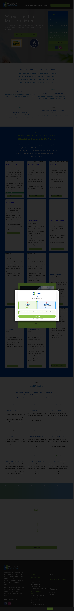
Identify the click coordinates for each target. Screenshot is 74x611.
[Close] (58, 290)
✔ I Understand (37, 316)
